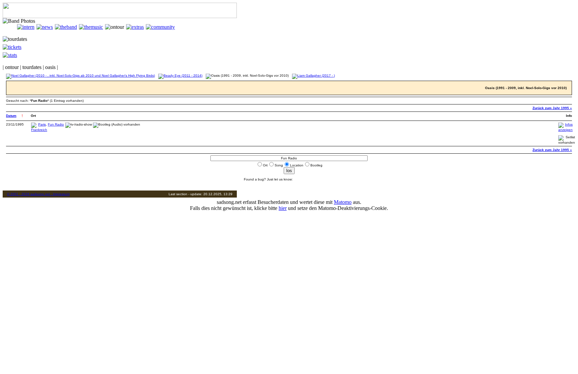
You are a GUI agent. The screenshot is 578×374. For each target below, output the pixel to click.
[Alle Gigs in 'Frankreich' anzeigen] (39, 130)
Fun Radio (56, 124)
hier (283, 208)
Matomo (343, 202)
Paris (42, 124)
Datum (11, 116)
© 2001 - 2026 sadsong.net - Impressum (38, 194)
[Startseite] (10, 27)
